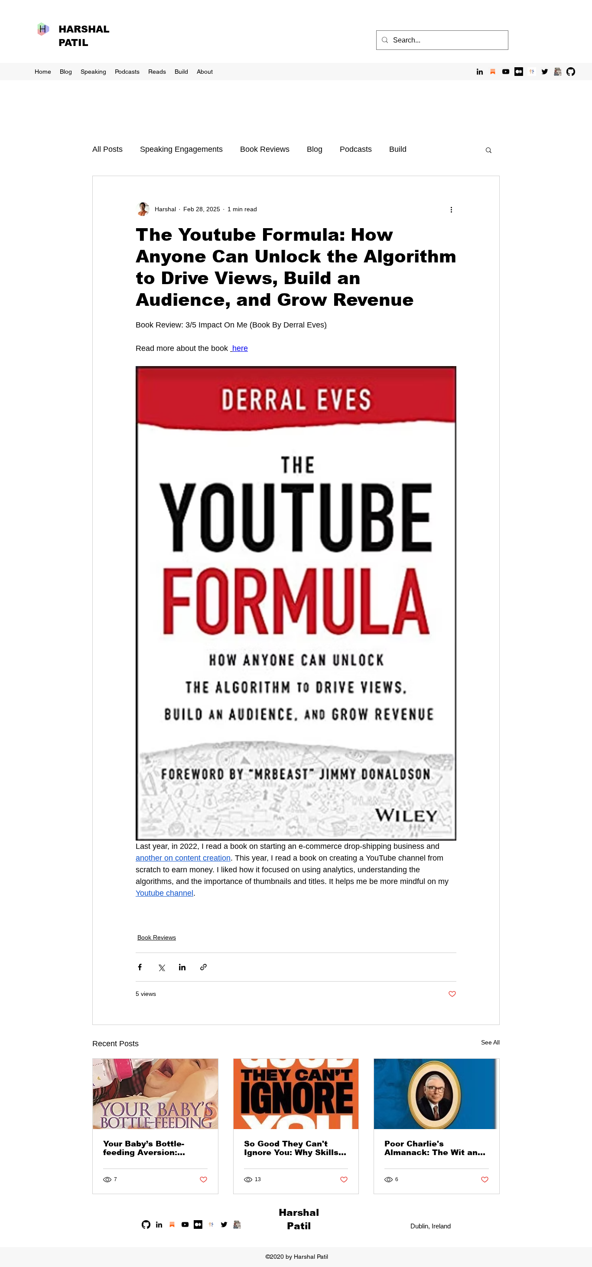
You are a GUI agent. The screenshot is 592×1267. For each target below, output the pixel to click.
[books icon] (557, 71)
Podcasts (356, 149)
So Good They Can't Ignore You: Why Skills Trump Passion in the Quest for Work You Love (291, 1148)
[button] (489, 149)
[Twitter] (544, 71)
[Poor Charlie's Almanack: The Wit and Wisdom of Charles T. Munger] (436, 1094)
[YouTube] (505, 71)
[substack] (492, 71)
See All (490, 1042)
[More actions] (451, 209)
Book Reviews (264, 149)
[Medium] (518, 71)
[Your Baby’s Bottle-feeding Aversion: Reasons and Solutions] (155, 1094)
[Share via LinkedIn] (182, 967)
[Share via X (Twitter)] (161, 967)
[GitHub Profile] (570, 71)
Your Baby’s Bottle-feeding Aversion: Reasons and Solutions (151, 1148)
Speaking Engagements (181, 149)
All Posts (107, 149)
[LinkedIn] (479, 71)
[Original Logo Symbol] (531, 71)
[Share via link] (203, 967)
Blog (314, 149)
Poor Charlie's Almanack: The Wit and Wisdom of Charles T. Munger (433, 1148)
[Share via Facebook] (140, 967)
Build (398, 149)
